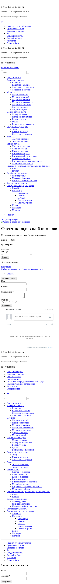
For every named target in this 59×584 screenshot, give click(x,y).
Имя (4, 281)
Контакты (11, 41)
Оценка (4, 300)
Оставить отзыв (8, 279)
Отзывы (10, 274)
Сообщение (7, 292)
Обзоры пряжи (13, 389)
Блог (9, 33)
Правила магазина (15, 28)
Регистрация (12, 386)
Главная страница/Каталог (19, 26)
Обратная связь (14, 376)
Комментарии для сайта (40, 348)
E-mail (5, 286)
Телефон (5, 576)
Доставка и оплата (15, 31)
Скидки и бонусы (15, 36)
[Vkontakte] (8, 393)
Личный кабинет (15, 38)
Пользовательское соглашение (21, 384)
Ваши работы (13, 43)
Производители (14, 379)
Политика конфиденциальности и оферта (26, 381)
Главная (10, 215)
